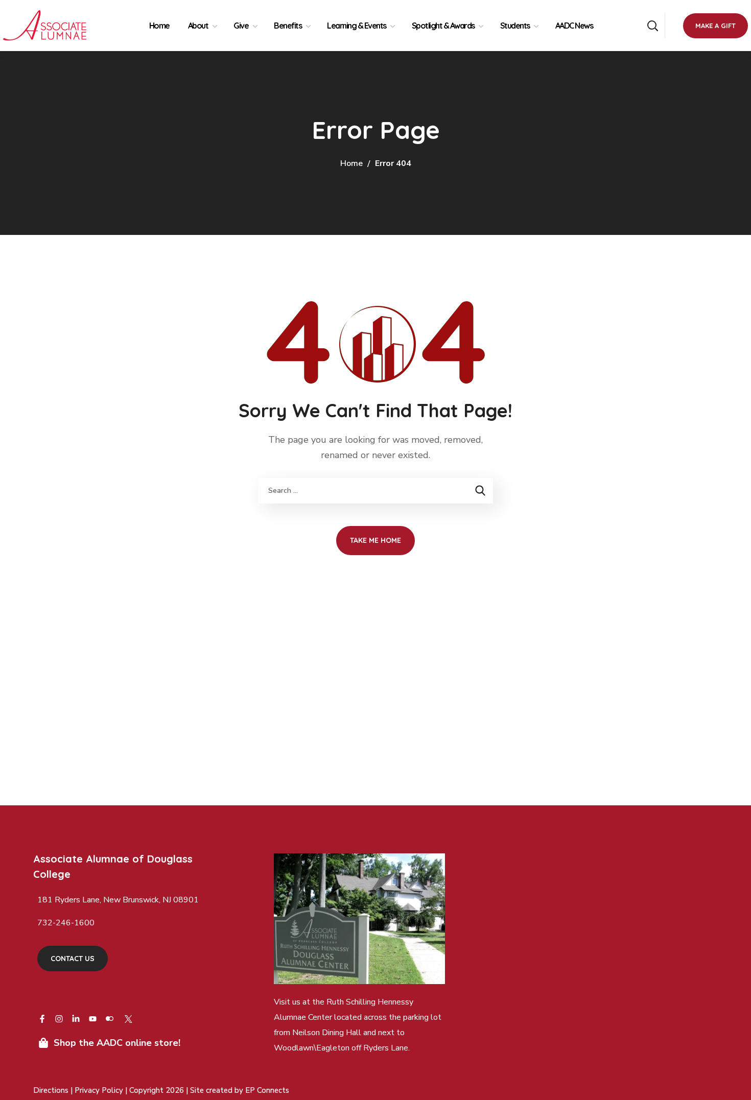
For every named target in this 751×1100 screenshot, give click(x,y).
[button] (652, 25)
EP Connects (267, 1090)
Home (351, 163)
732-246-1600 (66, 922)
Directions (50, 1090)
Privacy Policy (100, 1090)
